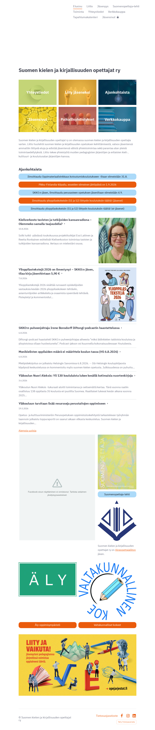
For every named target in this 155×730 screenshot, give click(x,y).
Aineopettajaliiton (125, 550)
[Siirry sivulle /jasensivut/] (38, 119)
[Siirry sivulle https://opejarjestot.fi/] (77, 665)
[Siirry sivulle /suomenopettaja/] (117, 462)
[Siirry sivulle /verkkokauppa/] (117, 119)
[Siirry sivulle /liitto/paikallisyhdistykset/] (78, 119)
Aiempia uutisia (27, 430)
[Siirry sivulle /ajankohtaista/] (117, 92)
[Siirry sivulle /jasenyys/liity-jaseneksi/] (78, 92)
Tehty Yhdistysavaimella (126, 722)
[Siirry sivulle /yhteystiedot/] (38, 92)
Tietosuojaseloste (107, 715)
